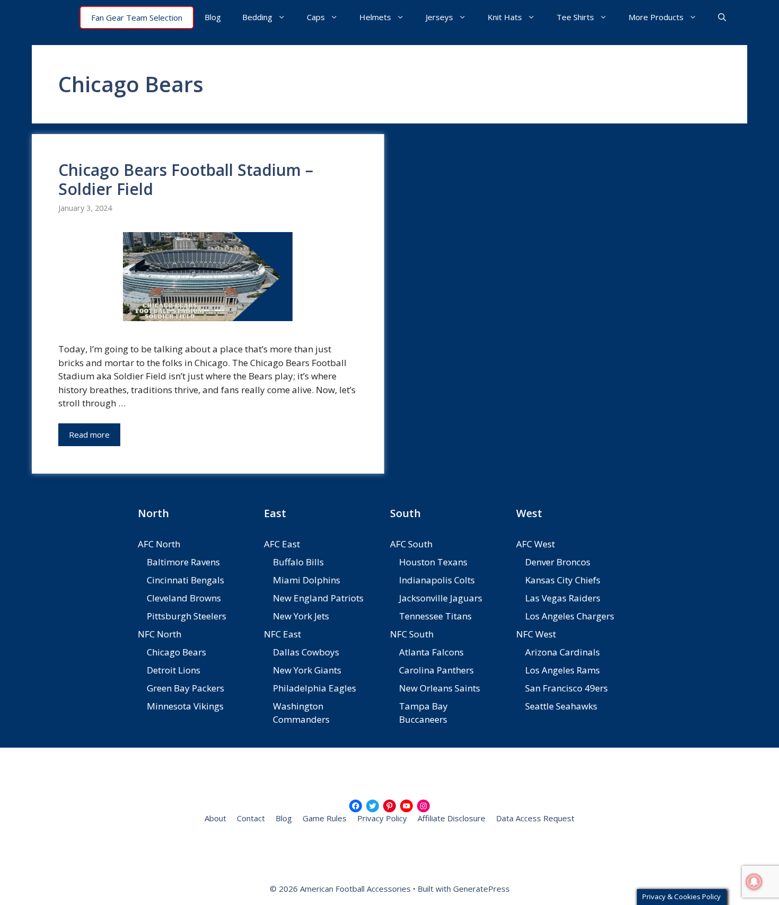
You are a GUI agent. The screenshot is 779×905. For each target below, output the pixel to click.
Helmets (375, 17)
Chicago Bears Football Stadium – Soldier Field (185, 179)
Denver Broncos (557, 562)
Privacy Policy (382, 818)
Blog (213, 17)
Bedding (257, 17)
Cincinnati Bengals (185, 580)
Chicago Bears (176, 652)
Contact (251, 818)
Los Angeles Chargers (569, 616)
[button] (722, 17)
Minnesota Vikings (185, 706)
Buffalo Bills (298, 562)
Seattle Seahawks (561, 706)
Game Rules (325, 818)
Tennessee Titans (435, 616)
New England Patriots (318, 598)
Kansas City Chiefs (562, 580)
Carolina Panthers (436, 670)
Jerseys (439, 17)
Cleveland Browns (184, 598)
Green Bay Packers (185, 688)
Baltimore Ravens (183, 562)
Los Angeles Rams (562, 670)
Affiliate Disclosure (451, 818)
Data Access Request (535, 818)
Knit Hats (505, 17)
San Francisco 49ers (566, 688)
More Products (656, 17)
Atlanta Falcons (431, 652)
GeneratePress (481, 888)
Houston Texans (433, 562)
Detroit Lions (173, 670)
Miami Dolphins (306, 580)
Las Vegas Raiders (562, 598)
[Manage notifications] (754, 881)
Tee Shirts (575, 17)
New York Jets (301, 616)
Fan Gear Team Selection (136, 17)
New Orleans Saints (439, 688)
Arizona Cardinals (562, 652)
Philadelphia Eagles (314, 688)
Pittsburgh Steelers (186, 616)
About (215, 818)
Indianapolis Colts (437, 580)
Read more (89, 434)
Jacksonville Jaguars (440, 598)
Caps (316, 17)
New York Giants (307, 670)
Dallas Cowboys (306, 652)
